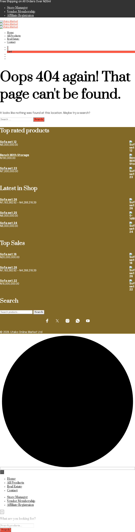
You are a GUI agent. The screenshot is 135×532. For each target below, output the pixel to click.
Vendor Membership (21, 12)
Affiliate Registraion (20, 15)
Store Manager (17, 8)
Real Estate (13, 39)
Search (39, 312)
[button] (7, 47)
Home (10, 32)
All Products (14, 35)
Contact (11, 42)
